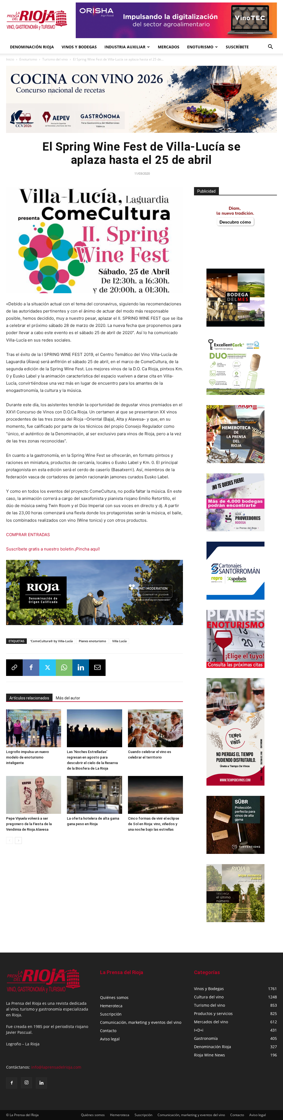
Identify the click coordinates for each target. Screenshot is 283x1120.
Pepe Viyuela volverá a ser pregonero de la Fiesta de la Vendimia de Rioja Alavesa (29, 824)
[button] (270, 47)
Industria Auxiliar (124, 46)
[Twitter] (47, 667)
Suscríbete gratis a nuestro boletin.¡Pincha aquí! (53, 549)
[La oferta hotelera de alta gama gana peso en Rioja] (94, 795)
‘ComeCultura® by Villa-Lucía (51, 641)
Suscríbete (237, 46)
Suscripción (111, 1014)
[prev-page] (9, 840)
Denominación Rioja (32, 46)
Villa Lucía (119, 641)
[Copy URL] (14, 667)
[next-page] (18, 840)
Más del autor (68, 698)
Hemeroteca (111, 1005)
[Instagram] (26, 1082)
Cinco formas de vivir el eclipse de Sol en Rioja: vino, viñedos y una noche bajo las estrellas (153, 824)
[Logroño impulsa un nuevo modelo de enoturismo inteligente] (33, 728)
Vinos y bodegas (79, 46)
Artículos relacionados (29, 698)
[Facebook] (31, 667)
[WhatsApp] (64, 667)
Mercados (168, 46)
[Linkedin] (80, 667)
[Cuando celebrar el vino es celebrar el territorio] (155, 728)
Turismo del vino (55, 59)
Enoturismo (200, 46)
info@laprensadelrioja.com (56, 1067)
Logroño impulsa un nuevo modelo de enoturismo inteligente (27, 757)
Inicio (10, 59)
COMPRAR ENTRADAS (28, 534)
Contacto (108, 1030)
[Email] (97, 667)
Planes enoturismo (92, 641)
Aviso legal (110, 1039)
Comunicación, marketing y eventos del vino (140, 1022)
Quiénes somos (114, 997)
